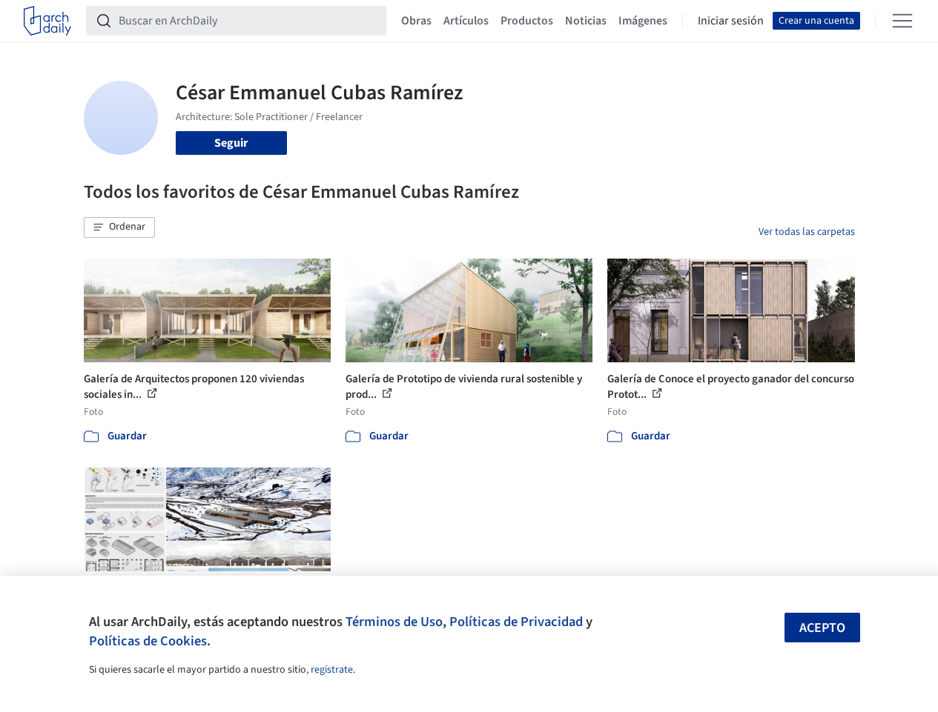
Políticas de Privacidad (516, 621)
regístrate (332, 669)
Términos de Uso (394, 621)
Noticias (586, 21)
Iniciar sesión (731, 21)
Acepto (822, 628)
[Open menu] (902, 21)
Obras (416, 21)
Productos (527, 21)
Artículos (466, 21)
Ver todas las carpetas (807, 232)
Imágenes (642, 21)
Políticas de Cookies (148, 641)
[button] (119, 227)
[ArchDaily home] (47, 21)
